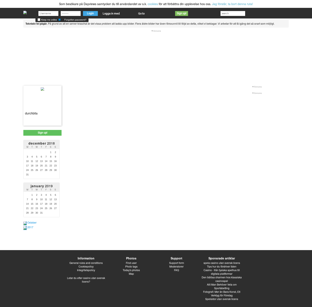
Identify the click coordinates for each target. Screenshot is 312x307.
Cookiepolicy (86, 266)
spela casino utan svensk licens (222, 263)
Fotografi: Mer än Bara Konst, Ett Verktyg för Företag (221, 293)
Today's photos (131, 270)
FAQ (176, 270)
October (32, 222)
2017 (30, 227)
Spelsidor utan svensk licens (221, 299)
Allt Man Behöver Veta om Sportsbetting (222, 286)
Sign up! (181, 13)
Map (131, 273)
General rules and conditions (86, 263)
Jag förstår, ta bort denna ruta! (232, 4)
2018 (41, 143)
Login (90, 13)
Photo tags (131, 266)
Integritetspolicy (86, 270)
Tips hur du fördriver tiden (221, 266)
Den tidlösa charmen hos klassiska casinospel (222, 279)
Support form (176, 263)
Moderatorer (176, 266)
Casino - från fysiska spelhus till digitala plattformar (222, 271)
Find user (131, 263)
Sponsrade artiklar (221, 258)
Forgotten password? (75, 19)
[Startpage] (25, 11)
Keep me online (49, 19)
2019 (42, 185)
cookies (153, 4)
